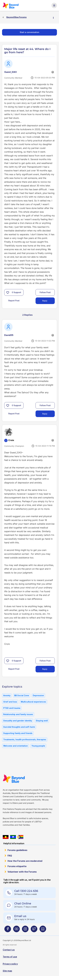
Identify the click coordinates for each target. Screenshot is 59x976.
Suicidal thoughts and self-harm (19, 727)
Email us (20, 916)
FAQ (10, 855)
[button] (8, 292)
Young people (38, 746)
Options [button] (54, 17)
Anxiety (6, 695)
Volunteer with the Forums (22, 871)
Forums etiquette (17, 866)
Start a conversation (29, 32)
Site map (7, 970)
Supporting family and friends (17, 733)
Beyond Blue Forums (12, 5)
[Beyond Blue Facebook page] (7, 930)
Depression (38, 695)
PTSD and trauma (11, 708)
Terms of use (10, 956)
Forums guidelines (17, 850)
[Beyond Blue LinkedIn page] (42, 930)
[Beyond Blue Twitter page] (34, 930)
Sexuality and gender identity (17, 720)
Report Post (13, 300)
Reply (44, 301)
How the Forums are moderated (25, 861)
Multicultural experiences (33, 702)
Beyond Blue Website (15, 779)
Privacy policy (10, 963)
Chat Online (22, 903)
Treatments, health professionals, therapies (24, 739)
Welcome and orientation (15, 746)
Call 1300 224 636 (26, 891)
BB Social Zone (21, 695)
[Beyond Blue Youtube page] (16, 930)
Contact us (9, 949)
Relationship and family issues (18, 714)
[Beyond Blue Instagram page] (25, 930)
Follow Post (45, 292)
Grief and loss (10, 702)
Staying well (42, 720)
